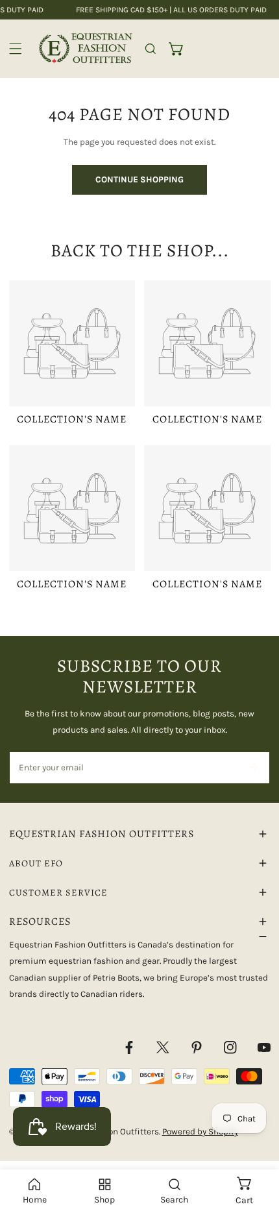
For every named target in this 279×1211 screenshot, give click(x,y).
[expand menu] (16, 49)
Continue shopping (139, 179)
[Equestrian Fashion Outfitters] (85, 48)
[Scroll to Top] (257, 1143)
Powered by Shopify (200, 1131)
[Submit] (253, 767)
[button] (176, 49)
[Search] (151, 49)
